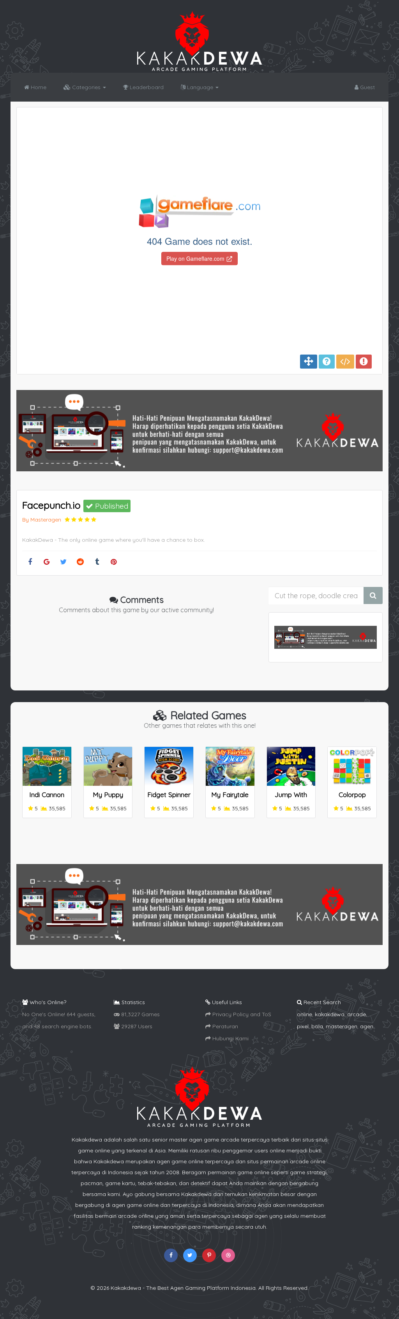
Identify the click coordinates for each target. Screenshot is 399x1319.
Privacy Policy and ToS (241, 1014)
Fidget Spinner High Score (169, 798)
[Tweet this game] (63, 562)
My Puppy (108, 794)
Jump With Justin (291, 798)
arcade (356, 1014)
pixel (303, 1026)
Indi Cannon (46, 794)
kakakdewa (329, 1014)
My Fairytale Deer (230, 798)
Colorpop (352, 794)
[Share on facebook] (30, 562)
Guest (366, 87)
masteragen (341, 1026)
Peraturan (224, 1026)
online (304, 1014)
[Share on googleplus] (46, 562)
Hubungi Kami (230, 1038)
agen (366, 1026)
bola (317, 1026)
